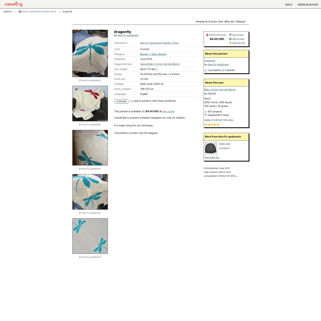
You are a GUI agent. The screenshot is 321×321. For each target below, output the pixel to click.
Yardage (119, 83)
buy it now (168, 111)
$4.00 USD (217, 39)
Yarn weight (120, 69)
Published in (121, 42)
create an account (308, 4)
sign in (288, 4)
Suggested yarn (123, 64)
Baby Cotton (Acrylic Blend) (220, 89)
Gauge (118, 74)
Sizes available (122, 88)
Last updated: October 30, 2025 (220, 176)
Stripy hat (224, 143)
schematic (122, 101)
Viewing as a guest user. (221, 21)
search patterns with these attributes (154, 100)
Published (119, 59)
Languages (120, 94)
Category (119, 54)
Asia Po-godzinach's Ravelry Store (38, 11)
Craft (117, 49)
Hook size (119, 78)
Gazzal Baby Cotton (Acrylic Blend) (160, 64)
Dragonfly (210, 60)
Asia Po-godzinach (128, 35)
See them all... (212, 157)
